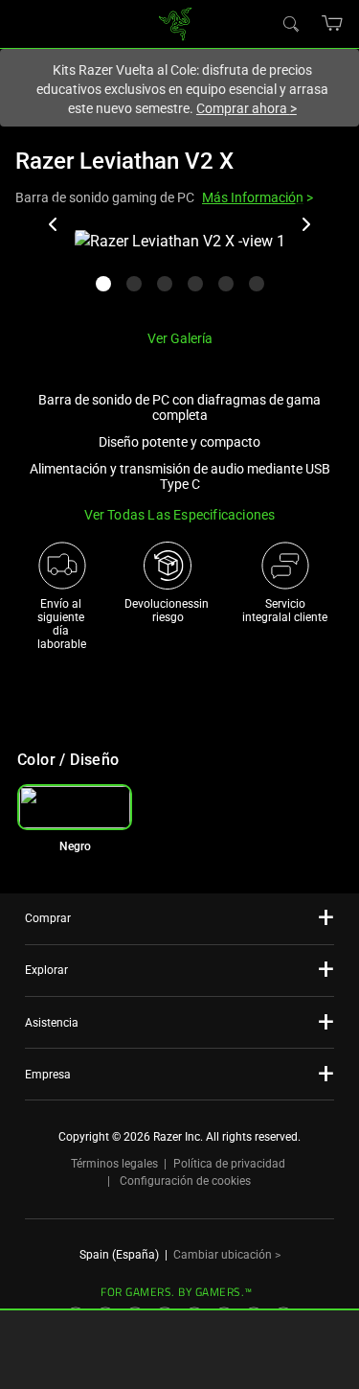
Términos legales (114, 1163)
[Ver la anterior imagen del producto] (54, 224)
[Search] (290, 23)
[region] (179, 271)
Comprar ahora (246, 108)
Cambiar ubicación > (226, 1255)
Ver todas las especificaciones (180, 514)
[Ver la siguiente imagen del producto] (305, 224)
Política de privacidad (229, 1163)
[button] (333, 23)
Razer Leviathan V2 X (124, 161)
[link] (174, 22)
